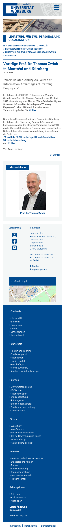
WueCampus (17, 429)
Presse (14, 465)
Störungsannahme (20, 472)
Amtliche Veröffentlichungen (25, 371)
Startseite (16, 311)
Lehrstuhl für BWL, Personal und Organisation (30, 52)
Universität (16, 318)
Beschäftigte (17, 364)
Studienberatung (19, 397)
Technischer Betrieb (21, 475)
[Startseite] (4, 46)
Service (15, 380)
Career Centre (18, 410)
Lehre (14, 328)
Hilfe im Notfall (18, 478)
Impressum (15, 525)
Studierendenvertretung (23, 407)
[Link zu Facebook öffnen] (13, 241)
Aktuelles (10, 55)
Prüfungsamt (17, 400)
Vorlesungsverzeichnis (22, 432)
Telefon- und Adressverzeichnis (27, 458)
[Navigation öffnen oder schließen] (56, 7)
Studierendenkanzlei (21, 403)
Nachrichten (17, 357)
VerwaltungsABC (19, 367)
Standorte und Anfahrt (22, 461)
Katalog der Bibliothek (22, 442)
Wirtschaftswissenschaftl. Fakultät (28, 46)
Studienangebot (19, 354)
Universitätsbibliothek (22, 387)
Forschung (16, 325)
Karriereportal (18, 361)
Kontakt (36, 228)
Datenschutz (30, 525)
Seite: (12, 515)
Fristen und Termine (21, 351)
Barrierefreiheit (48, 525)
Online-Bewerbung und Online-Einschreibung (26, 438)
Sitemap (15, 494)
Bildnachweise (18, 497)
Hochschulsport (19, 393)
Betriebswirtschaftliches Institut (24, 49)
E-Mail (36, 260)
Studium (15, 321)
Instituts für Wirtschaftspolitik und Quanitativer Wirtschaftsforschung (29, 139)
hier (34, 110)
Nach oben (16, 501)
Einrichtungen (18, 332)
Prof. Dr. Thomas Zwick (32, 213)
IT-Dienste (16, 390)
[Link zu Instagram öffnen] (13, 235)
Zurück (56, 154)
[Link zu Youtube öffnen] (13, 248)
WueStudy (16, 426)
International (17, 335)
